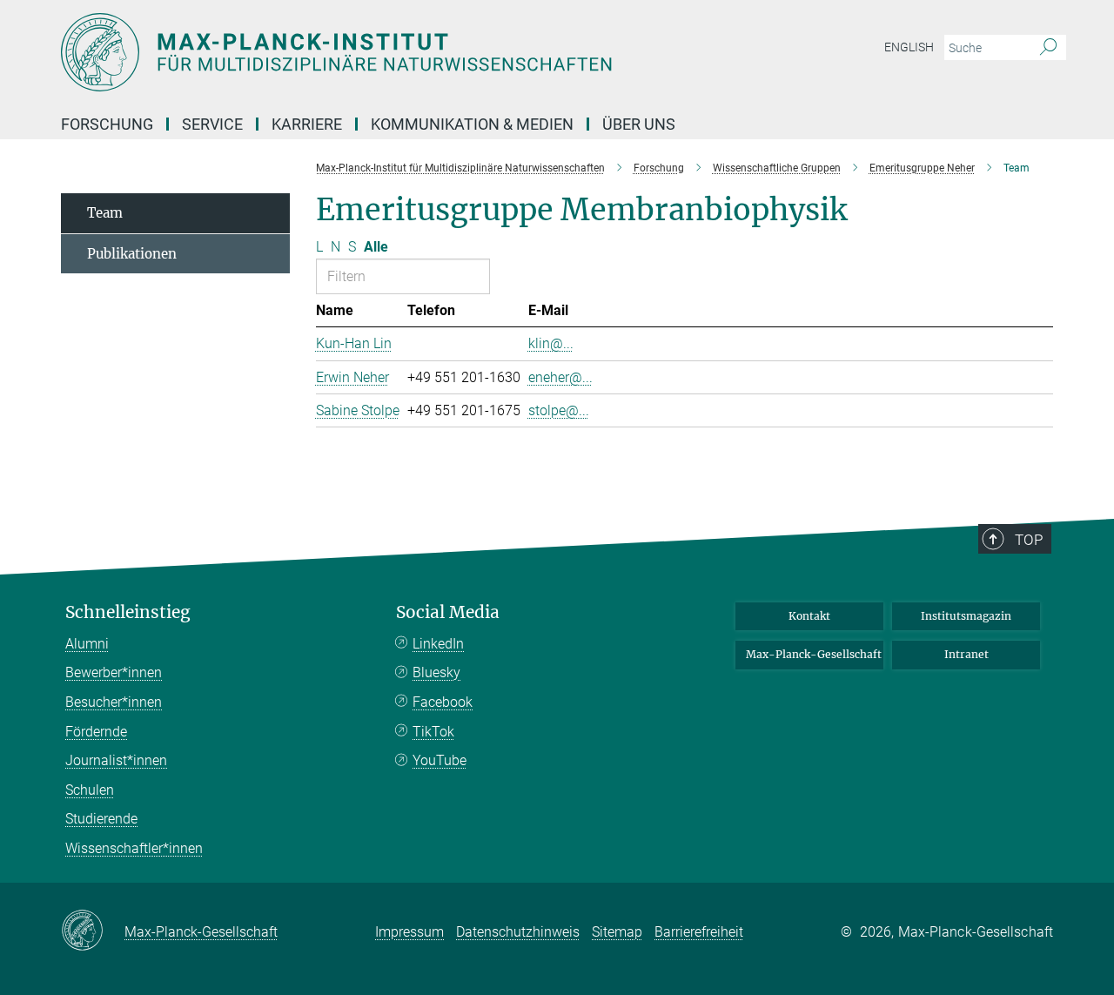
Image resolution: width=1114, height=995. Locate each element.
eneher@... (560, 377)
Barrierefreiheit (698, 932)
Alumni (87, 643)
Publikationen (132, 253)
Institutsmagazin (966, 615)
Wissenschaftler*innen (134, 848)
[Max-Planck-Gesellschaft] (92, 931)
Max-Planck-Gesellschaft (814, 654)
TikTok (433, 731)
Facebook (443, 702)
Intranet (966, 654)
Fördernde (96, 731)
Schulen (89, 790)
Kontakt (809, 615)
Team (105, 213)
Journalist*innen (116, 760)
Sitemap (617, 932)
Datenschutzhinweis (518, 932)
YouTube (439, 760)
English (909, 47)
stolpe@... (558, 410)
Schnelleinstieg (128, 612)
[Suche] (1048, 48)
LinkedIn (438, 643)
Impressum (409, 932)
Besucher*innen (113, 702)
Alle (376, 247)
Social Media (448, 612)
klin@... (551, 343)
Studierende (101, 818)
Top (1029, 539)
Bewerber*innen (113, 672)
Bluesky (436, 672)
